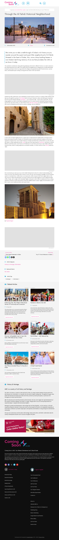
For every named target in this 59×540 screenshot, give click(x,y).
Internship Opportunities (36, 492)
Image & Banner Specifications (37, 515)
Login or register (39, 469)
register (24, 9)
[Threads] (14, 257)
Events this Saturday (9, 477)
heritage (8, 279)
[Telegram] (10, 257)
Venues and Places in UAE (10, 494)
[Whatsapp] (8, 257)
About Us (32, 501)
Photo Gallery (33, 518)
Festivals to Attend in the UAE (38, 303)
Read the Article (9, 317)
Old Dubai (16, 279)
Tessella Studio (30, 537)
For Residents (33, 287)
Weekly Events (7, 483)
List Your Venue (34, 486)
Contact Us (33, 495)
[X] (12, 257)
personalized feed (18, 9)
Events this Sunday (8, 480)
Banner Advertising (34, 512)
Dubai (31, 45)
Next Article (44, 253)
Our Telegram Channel (35, 489)
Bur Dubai (7, 271)
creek (23, 142)
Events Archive (33, 524)
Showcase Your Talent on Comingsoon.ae (39, 507)
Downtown (41, 142)
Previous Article (13, 253)
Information (18, 264)
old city (47, 145)
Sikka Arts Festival (33, 102)
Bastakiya (23, 99)
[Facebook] (6, 257)
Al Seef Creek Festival (36, 366)
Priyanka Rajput (9, 221)
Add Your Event (34, 483)
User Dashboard (34, 478)
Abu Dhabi (26, 287)
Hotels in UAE (7, 497)
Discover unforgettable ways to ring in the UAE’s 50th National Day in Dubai (15, 337)
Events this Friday (8, 474)
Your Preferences (34, 481)
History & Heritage (9, 264)
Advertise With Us (34, 504)
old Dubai (22, 98)
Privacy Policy (41, 537)
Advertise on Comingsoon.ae (49, 433)
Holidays (6, 321)
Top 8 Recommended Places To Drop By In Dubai (16, 366)
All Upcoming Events (9, 486)
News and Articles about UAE (10, 492)
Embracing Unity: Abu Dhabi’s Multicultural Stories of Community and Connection (16, 303)
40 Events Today (13, 469)
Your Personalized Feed (35, 475)
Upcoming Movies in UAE (10, 489)
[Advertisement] (29, 84)
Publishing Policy (34, 510)
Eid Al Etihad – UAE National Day (39, 336)
